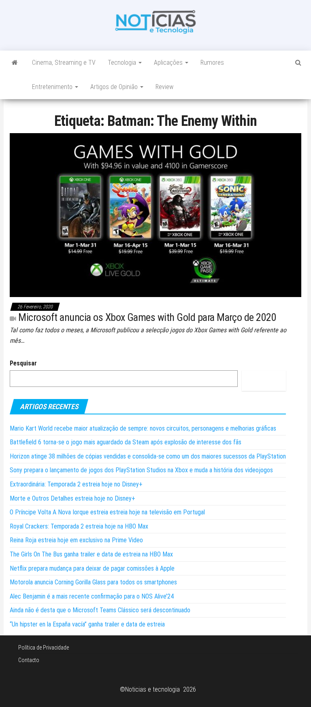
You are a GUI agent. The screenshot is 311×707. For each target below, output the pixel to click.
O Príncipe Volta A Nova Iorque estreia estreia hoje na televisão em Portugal (107, 512)
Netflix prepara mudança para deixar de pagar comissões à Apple (92, 568)
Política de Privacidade (43, 647)
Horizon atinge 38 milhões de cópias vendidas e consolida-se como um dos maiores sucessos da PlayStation (148, 456)
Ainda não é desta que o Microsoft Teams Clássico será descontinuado (100, 610)
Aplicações (169, 62)
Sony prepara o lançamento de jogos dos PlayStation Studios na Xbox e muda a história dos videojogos (141, 470)
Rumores (212, 62)
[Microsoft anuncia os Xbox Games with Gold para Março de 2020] (155, 215)
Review (164, 87)
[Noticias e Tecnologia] (15, 63)
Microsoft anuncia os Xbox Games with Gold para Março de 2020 (147, 317)
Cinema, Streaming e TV (64, 62)
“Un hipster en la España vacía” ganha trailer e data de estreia (87, 624)
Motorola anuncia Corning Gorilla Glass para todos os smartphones (93, 582)
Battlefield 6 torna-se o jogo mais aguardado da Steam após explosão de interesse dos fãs (125, 442)
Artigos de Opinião (114, 87)
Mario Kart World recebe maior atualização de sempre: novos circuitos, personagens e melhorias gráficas (143, 428)
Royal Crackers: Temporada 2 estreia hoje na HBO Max (79, 526)
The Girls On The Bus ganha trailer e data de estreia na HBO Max (91, 554)
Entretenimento (53, 87)
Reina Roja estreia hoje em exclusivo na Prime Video (76, 540)
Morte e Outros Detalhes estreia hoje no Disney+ (72, 498)
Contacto (28, 660)
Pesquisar (23, 363)
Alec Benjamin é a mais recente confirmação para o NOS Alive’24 (92, 596)
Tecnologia (123, 62)
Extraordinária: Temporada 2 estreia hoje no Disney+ (76, 484)
